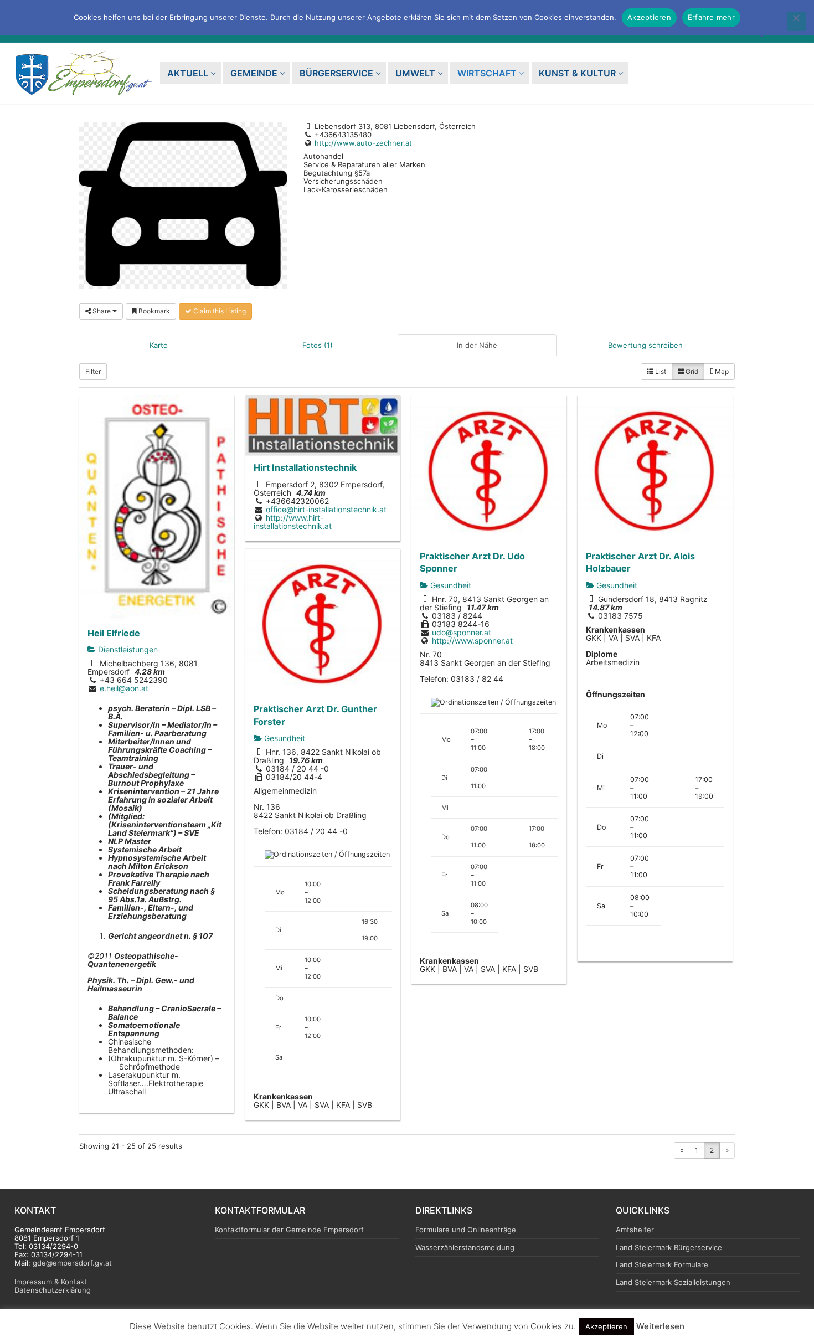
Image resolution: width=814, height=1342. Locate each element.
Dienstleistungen (127, 649)
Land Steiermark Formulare (662, 1265)
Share (101, 311)
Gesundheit (449, 585)
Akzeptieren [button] (606, 1326)
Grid (691, 371)
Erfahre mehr (711, 17)
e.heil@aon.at (124, 688)
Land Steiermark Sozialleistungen (673, 1282)
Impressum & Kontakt (50, 1281)
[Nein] (796, 21)
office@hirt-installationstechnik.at (326, 509)
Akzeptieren (649, 17)
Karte (159, 345)
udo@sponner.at (461, 632)
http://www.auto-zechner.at (363, 142)
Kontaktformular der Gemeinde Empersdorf (289, 1230)
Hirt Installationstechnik (305, 467)
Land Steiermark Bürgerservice (669, 1247)
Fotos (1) (317, 345)
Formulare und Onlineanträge (465, 1230)
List (659, 371)
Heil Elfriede (113, 633)
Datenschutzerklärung (52, 1290)
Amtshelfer (635, 1230)
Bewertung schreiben (645, 345)
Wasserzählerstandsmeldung (464, 1247)
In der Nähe (477, 345)
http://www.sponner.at (472, 640)
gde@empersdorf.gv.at (72, 1262)
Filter (93, 371)
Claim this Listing (219, 311)
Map (721, 371)
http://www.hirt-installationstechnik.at (293, 522)
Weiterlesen (660, 1326)
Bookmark (153, 311)
